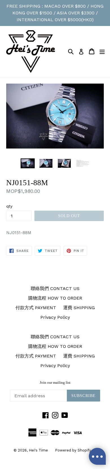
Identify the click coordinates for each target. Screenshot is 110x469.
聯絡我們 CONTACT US (55, 288)
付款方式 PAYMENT (36, 307)
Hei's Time (38, 450)
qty (9, 206)
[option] (27, 163)
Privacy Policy (55, 317)
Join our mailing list (55, 382)
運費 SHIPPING (79, 307)
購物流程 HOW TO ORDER (55, 298)
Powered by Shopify (73, 450)
